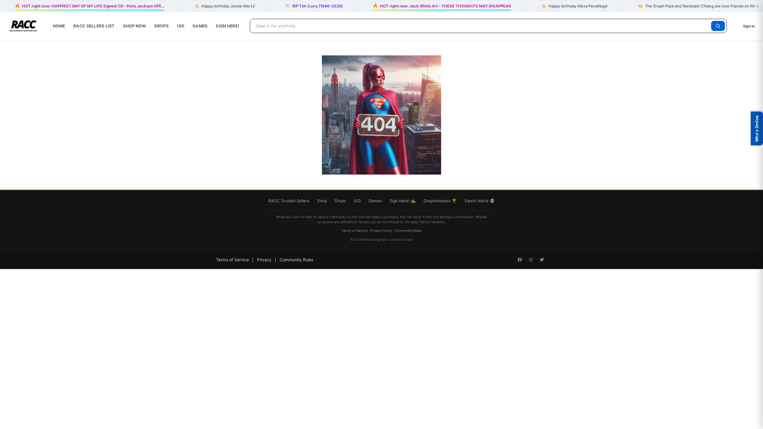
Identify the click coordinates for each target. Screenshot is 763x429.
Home (59, 26)
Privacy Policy (381, 231)
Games (200, 26)
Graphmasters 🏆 (440, 200)
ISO (180, 26)
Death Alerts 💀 (480, 200)
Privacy (264, 259)
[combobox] (481, 26)
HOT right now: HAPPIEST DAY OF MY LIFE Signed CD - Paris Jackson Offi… (89, 5)
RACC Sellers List (94, 26)
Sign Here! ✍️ (403, 200)
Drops (161, 26)
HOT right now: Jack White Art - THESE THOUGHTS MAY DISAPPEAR (442, 5)
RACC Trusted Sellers (288, 200)
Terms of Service (354, 231)
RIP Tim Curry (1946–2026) (314, 5)
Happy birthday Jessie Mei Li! (224, 5)
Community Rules (408, 231)
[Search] (718, 26)
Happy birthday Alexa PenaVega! (574, 5)
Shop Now (134, 26)
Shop (322, 200)
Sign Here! (227, 26)
